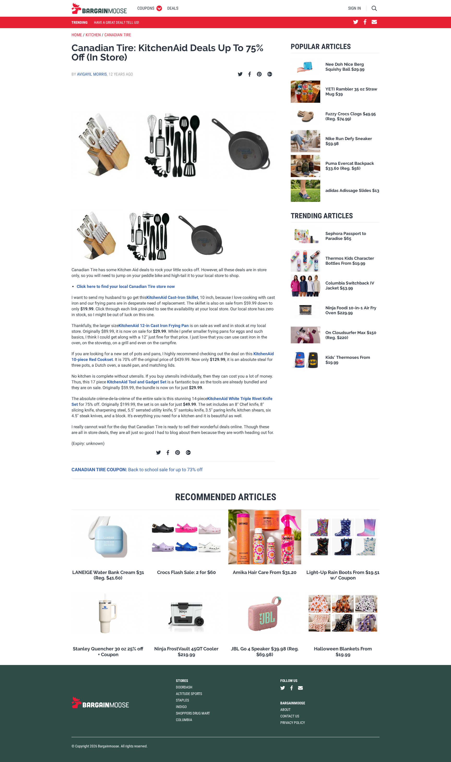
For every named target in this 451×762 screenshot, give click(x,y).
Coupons (145, 8)
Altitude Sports (189, 694)
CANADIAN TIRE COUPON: (100, 469)
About (285, 709)
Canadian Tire (117, 34)
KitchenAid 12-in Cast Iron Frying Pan (153, 325)
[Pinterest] (259, 74)
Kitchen (93, 34)
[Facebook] (249, 74)
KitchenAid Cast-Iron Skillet (172, 297)
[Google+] (269, 74)
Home (77, 34)
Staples (182, 700)
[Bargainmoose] (99, 8)
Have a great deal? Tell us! (116, 22)
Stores (182, 681)
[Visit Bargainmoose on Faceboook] (365, 22)
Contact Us (289, 716)
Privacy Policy (292, 723)
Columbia (184, 720)
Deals (172, 8)
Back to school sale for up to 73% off (165, 469)
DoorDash (184, 687)
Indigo (181, 707)
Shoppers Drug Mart (193, 713)
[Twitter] (240, 74)
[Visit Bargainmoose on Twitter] (356, 22)
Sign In (354, 8)
